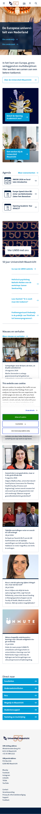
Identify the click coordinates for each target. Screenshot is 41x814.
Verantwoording (9, 792)
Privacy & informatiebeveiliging (14, 795)
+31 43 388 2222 (9, 754)
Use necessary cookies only (20, 431)
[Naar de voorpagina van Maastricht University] (14, 3)
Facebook (6, 773)
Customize (19, 424)
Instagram (6, 775)
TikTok (5, 780)
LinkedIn (6, 778)
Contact (5, 789)
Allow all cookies (20, 417)
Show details (30, 410)
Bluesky (5, 770)
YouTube (6, 783)
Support (5, 797)
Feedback (6, 800)
